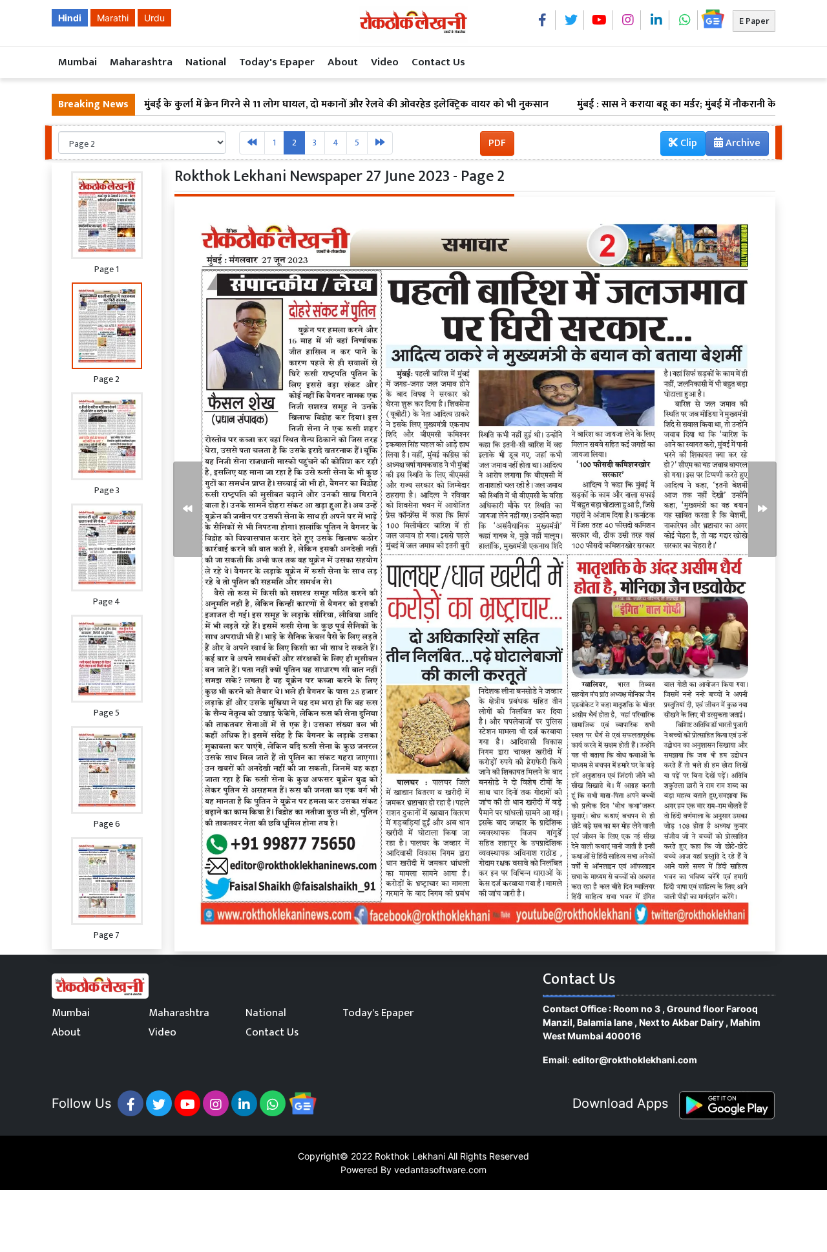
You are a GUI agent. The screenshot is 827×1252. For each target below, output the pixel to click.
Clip (687, 143)
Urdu (154, 17)
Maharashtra (141, 62)
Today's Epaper (277, 62)
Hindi (69, 17)
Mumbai (77, 62)
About (343, 62)
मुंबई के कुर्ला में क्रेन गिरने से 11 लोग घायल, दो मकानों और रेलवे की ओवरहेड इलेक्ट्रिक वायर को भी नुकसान (291, 104)
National (205, 62)
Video (385, 62)
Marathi (113, 17)
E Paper (754, 21)
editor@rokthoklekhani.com (634, 1059)
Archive (741, 143)
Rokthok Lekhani (410, 1156)
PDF (497, 143)
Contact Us (438, 62)
